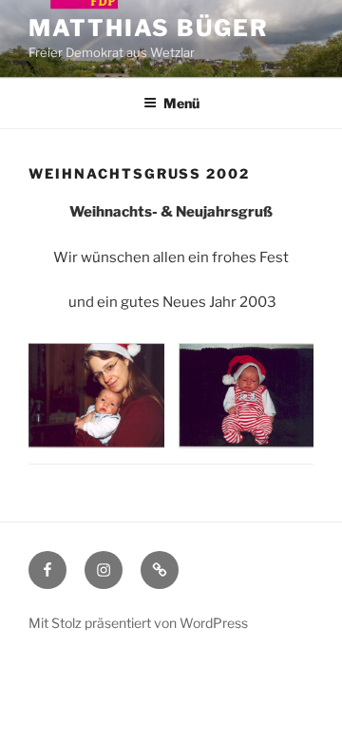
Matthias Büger (148, 28)
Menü (181, 103)
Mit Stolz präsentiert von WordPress (138, 623)
